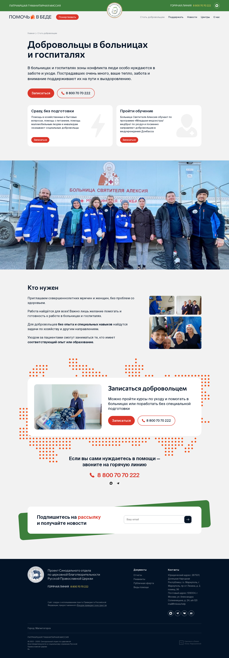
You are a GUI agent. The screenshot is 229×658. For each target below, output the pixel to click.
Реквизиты (139, 579)
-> (187, 519)
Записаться (41, 93)
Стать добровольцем (152, 17)
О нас (216, 17)
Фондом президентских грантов (92, 605)
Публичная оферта (144, 583)
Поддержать (175, 17)
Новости (192, 17)
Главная (31, 33)
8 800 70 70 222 (202, 5)
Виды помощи (141, 587)
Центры (205, 17)
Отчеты (138, 575)
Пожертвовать (67, 17)
